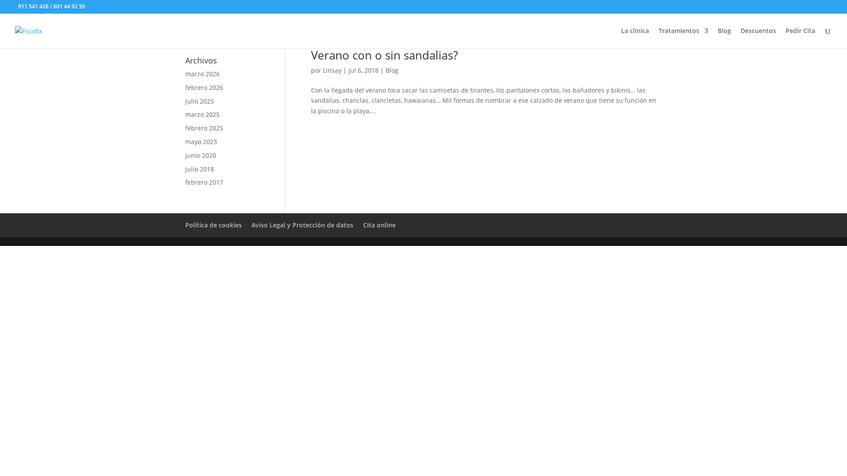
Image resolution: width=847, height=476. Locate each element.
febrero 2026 (204, 87)
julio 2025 (199, 101)
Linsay (332, 70)
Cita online (379, 225)
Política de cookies (213, 225)
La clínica (635, 31)
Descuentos (758, 31)
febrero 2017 (204, 182)
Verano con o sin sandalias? (384, 55)
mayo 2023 (201, 142)
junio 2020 (200, 155)
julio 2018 (199, 169)
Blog (724, 31)
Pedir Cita (800, 31)
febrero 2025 (204, 128)
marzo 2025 (202, 114)
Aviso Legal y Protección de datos (302, 225)
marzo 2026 (202, 74)
